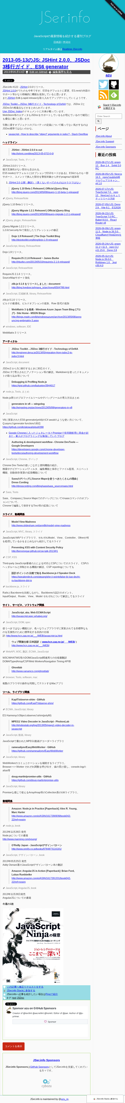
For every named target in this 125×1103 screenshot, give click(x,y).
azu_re (64, 1099)
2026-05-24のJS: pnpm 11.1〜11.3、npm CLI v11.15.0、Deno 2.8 (108, 247)
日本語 (57, 42)
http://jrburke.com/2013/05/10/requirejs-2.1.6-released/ (41, 262)
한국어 (66, 42)
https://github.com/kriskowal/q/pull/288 (23, 427)
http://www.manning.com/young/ (20, 839)
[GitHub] (114, 84)
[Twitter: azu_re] (108, 63)
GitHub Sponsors (39, 1067)
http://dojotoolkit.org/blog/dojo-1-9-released (35, 240)
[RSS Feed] (103, 95)
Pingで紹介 (52, 994)
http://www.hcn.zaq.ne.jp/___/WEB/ (30, 645)
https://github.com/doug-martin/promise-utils (35, 780)
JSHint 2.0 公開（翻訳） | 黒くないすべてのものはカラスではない (45, 182)
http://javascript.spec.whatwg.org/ (29, 616)
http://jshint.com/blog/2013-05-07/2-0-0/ (33, 153)
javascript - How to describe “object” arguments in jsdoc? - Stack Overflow (48, 134)
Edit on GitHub (38, 71)
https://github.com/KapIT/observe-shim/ (33, 703)
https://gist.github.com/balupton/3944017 (33, 385)
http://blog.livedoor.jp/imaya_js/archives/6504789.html (40, 287)
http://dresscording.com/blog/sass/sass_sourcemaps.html (42, 486)
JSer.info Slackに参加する (21, 990)
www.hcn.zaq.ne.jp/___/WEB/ (58, 642)
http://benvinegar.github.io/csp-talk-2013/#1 (35, 551)
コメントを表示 (13, 1046)
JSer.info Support (104, 141)
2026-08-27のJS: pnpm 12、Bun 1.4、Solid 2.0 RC (108, 165)
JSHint (23, 87)
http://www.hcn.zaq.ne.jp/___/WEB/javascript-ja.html (34, 635)
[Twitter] (103, 84)
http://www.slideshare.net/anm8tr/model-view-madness (41, 525)
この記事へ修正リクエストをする (25, 987)
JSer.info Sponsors (46, 1060)
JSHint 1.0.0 (9, 90)
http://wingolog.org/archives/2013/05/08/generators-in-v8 (42, 407)
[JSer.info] (62, 19)
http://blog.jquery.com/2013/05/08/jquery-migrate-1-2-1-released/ (46, 214)
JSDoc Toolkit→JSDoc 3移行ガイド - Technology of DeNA (34, 104)
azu (109, 75)
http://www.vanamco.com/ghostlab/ (30, 671)
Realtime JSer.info (72, 49)
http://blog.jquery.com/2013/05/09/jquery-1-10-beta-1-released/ (45, 192)
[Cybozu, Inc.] (46, 1087)
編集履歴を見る (62, 71)
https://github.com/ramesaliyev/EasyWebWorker (37, 751)
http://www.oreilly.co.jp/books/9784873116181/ (37, 849)
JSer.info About (103, 136)
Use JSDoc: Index (12, 111)
